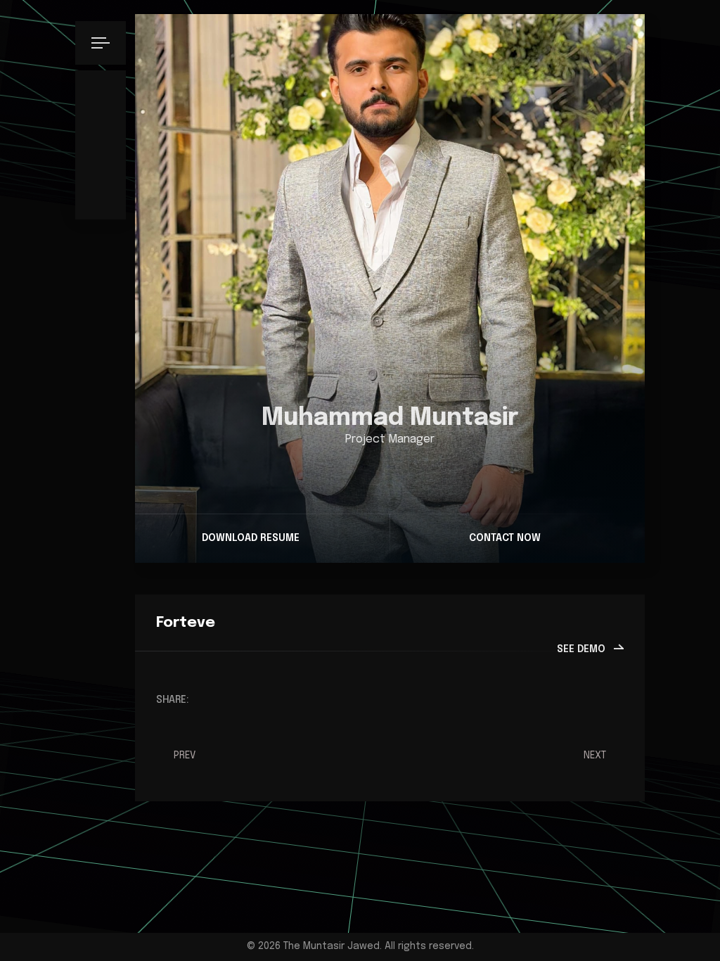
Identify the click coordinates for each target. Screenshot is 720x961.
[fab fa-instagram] (380, 471)
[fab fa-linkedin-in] (401, 471)
